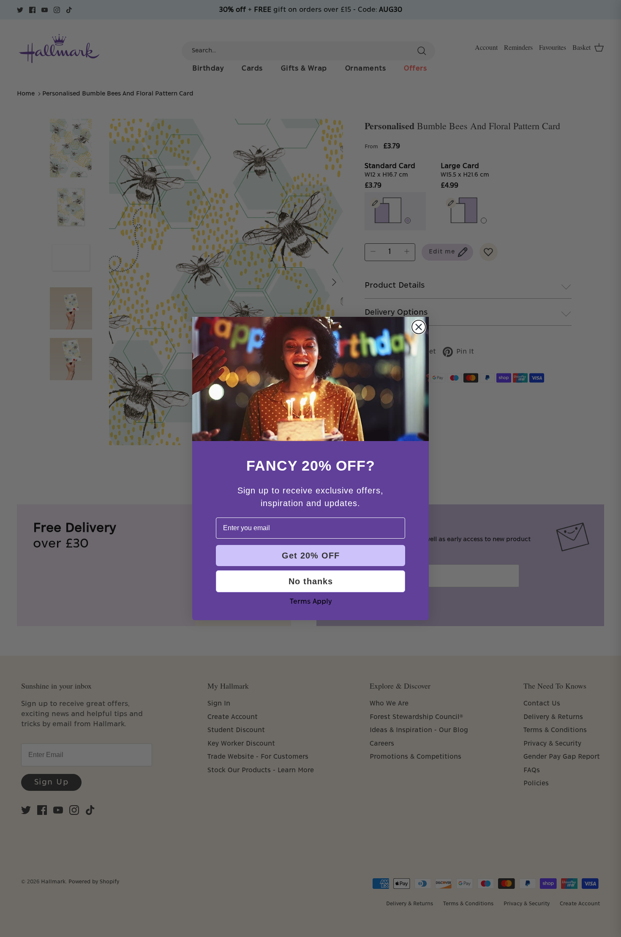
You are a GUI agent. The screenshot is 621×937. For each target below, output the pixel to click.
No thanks (311, 581)
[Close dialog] (418, 327)
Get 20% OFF (311, 555)
